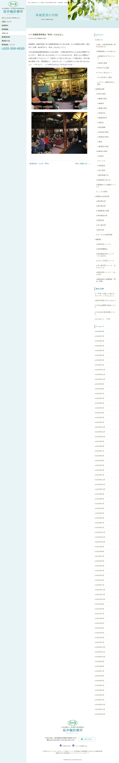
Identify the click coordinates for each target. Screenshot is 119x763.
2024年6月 (100, 456)
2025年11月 (100, 374)
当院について (7, 22)
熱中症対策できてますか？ (106, 300)
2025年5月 (100, 403)
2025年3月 (100, 413)
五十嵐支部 (101, 225)
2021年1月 (100, 642)
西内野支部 (101, 201)
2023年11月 (100, 484)
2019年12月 (100, 704)
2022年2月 (100, 580)
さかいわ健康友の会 (81, 746)
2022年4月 (100, 570)
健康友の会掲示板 (102, 196)
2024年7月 (100, 451)
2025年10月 (100, 379)
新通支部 (100, 220)
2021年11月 (100, 594)
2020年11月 (100, 652)
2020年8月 (100, 666)
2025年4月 (100, 408)
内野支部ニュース (104, 244)
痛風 (100, 142)
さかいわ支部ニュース (105, 261)
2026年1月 (100, 365)
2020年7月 (100, 671)
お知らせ (5, 33)
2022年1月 (100, 585)
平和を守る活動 (103, 68)
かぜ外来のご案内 (105, 77)
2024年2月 (100, 470)
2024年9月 (100, 441)
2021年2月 (100, 637)
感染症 (101, 122)
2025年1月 (100, 422)
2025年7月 (100, 393)
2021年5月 (100, 623)
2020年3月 (100, 690)
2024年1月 (100, 475)
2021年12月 (100, 590)
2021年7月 (100, 614)
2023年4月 (100, 513)
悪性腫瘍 (102, 127)
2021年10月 (100, 599)
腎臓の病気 (103, 108)
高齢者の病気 (102, 151)
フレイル (102, 161)
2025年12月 (100, 370)
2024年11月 (100, 432)
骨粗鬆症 (102, 165)
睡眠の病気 (103, 99)
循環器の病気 (104, 146)
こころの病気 (102, 191)
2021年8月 (100, 609)
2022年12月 (100, 532)
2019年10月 (100, 714)
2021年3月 (100, 633)
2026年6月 (100, 341)
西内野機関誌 (102, 249)
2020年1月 (100, 700)
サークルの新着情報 (104, 235)
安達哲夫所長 (67, 746)
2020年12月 (100, 647)
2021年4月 (100, 628)
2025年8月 (100, 389)
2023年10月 (100, 489)
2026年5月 (100, 346)
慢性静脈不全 (104, 175)
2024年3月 (100, 465)
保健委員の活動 (103, 211)
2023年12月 (100, 480)
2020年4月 (100, 685)
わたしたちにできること (11, 18)
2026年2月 (100, 360)
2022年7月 (100, 556)
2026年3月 (100, 355)
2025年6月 (100, 398)
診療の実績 (103, 63)
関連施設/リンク (69, 753)
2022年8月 (100, 551)
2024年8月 (100, 446)
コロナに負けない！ (104, 72)
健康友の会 (6, 41)
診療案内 (5, 25)
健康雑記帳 (6, 37)
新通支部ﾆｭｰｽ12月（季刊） (40, 163)
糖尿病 (101, 103)
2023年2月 (100, 523)
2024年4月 (100, 460)
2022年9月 (100, 547)
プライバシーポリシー (82, 753)
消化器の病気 (104, 132)
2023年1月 (100, 527)
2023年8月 (100, 499)
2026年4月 (100, 350)
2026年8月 (100, 331)
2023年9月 (100, 494)
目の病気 (102, 170)
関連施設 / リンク (8, 44)
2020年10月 (100, 657)
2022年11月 (100, 537)
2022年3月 (100, 575)
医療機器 (5, 29)
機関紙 (98, 239)
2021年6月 (100, 618)
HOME (43, 19)
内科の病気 (101, 94)
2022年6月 (100, 561)
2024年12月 (100, 427)
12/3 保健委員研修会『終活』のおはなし (46, 34)
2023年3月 (100, 518)
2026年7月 (100, 336)
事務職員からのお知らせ (106, 51)
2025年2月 (100, 417)
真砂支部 (100, 230)
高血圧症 (102, 113)
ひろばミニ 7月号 (103, 319)
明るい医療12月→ (82, 163)
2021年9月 (100, 604)
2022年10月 (100, 542)
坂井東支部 (101, 206)
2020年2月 (100, 695)
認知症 (101, 156)
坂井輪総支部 (102, 215)
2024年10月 (100, 437)
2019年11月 (100, 709)
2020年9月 (100, 661)
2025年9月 (100, 384)
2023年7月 (100, 503)
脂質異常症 (103, 118)
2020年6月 (100, 676)
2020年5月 (100, 680)
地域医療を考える (104, 180)
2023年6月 (100, 508)
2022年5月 (100, 566)
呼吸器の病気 (104, 137)
